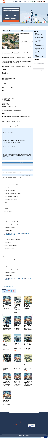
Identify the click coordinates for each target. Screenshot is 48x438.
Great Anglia (14, 234)
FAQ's (22, 1)
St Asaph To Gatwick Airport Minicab (7, 285)
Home (13, 1)
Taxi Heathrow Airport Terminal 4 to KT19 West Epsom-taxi (39, 63)
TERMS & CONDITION (15, 424)
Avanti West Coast (22, 278)
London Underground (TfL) (8, 234)
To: (4, 10)
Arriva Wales (12, 233)
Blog (28, 1)
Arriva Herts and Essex (29, 254)
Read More (15, 350)
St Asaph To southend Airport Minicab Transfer (8, 286)
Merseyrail (22, 233)
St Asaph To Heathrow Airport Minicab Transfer (8, 287)
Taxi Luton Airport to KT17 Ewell (38, 70)
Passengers (6, 13)
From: (4, 8)
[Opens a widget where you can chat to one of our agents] (45, 437)
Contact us (25, 1)
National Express (27, 233)
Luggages (14, 13)
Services (20, 1)
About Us (16, 1)
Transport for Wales (17, 233)
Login (44, 1)
